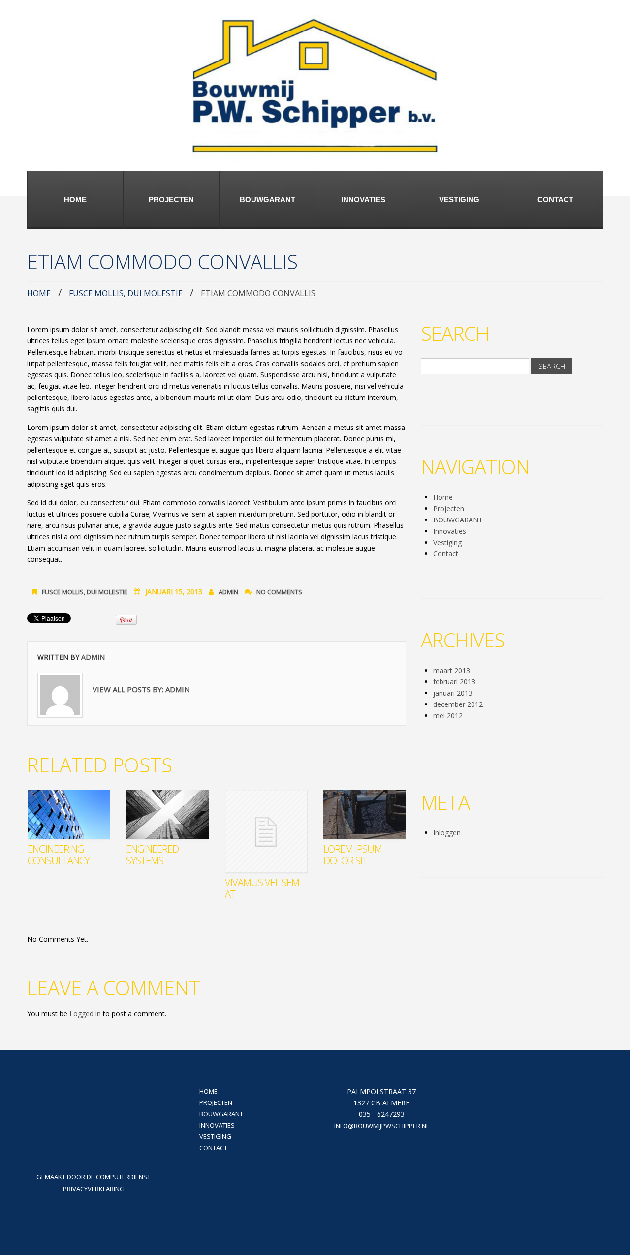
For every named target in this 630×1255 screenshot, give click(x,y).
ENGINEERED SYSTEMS (152, 854)
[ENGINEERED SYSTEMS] (167, 814)
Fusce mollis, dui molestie (126, 293)
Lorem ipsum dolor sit (352, 854)
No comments (279, 591)
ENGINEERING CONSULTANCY (59, 854)
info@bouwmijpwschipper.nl (381, 1125)
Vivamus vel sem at (262, 888)
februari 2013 (454, 681)
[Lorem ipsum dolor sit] (364, 814)
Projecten (171, 199)
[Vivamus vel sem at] (266, 831)
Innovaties (363, 199)
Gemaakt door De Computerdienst (93, 1176)
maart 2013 (451, 670)
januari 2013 (452, 693)
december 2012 (458, 704)
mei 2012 (448, 715)
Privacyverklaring (94, 1188)
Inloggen (447, 832)
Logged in (85, 1013)
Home (75, 199)
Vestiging (459, 199)
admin (228, 591)
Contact (555, 199)
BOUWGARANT (267, 199)
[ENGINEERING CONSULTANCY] (69, 814)
